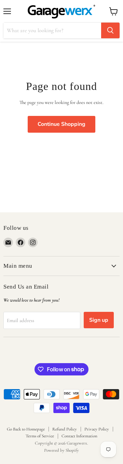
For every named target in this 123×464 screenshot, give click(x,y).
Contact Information (79, 436)
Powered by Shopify (61, 450)
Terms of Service (40, 436)
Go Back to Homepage (26, 429)
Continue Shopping (61, 124)
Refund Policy (64, 429)
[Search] (110, 30)
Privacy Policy (96, 429)
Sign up (98, 320)
